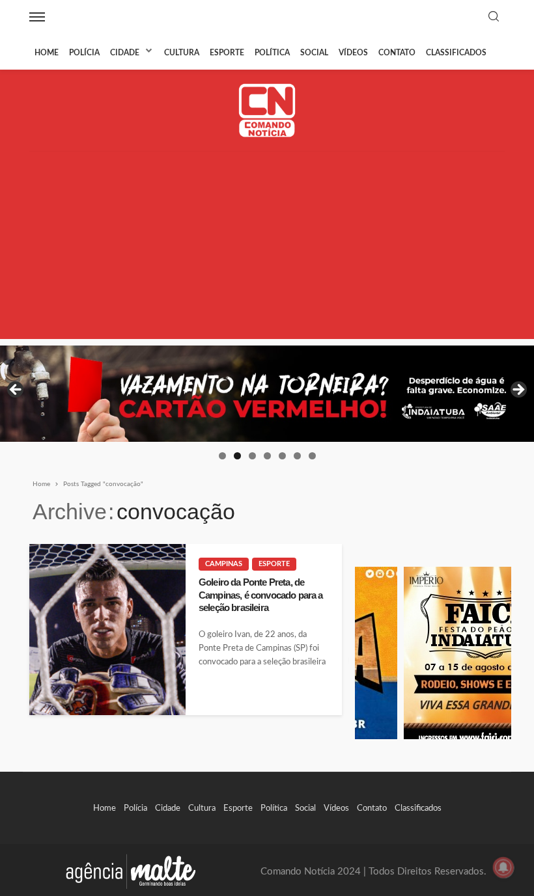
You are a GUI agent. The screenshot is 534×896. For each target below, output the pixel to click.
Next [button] (517, 390)
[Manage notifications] (503, 867)
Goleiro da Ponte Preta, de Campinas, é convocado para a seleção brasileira (260, 595)
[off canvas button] (37, 17)
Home (47, 53)
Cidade (124, 53)
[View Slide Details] (267, 394)
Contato (396, 53)
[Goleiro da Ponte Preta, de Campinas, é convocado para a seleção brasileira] (107, 629)
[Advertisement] (267, 248)
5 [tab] (282, 455)
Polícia (84, 53)
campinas (223, 563)
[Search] (494, 17)
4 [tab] (267, 455)
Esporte (227, 53)
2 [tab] (237, 455)
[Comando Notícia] (267, 110)
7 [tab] (312, 455)
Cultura (181, 53)
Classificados (456, 53)
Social (314, 53)
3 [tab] (252, 455)
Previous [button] (16, 390)
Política (272, 53)
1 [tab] (222, 455)
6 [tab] (297, 455)
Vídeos (353, 53)
